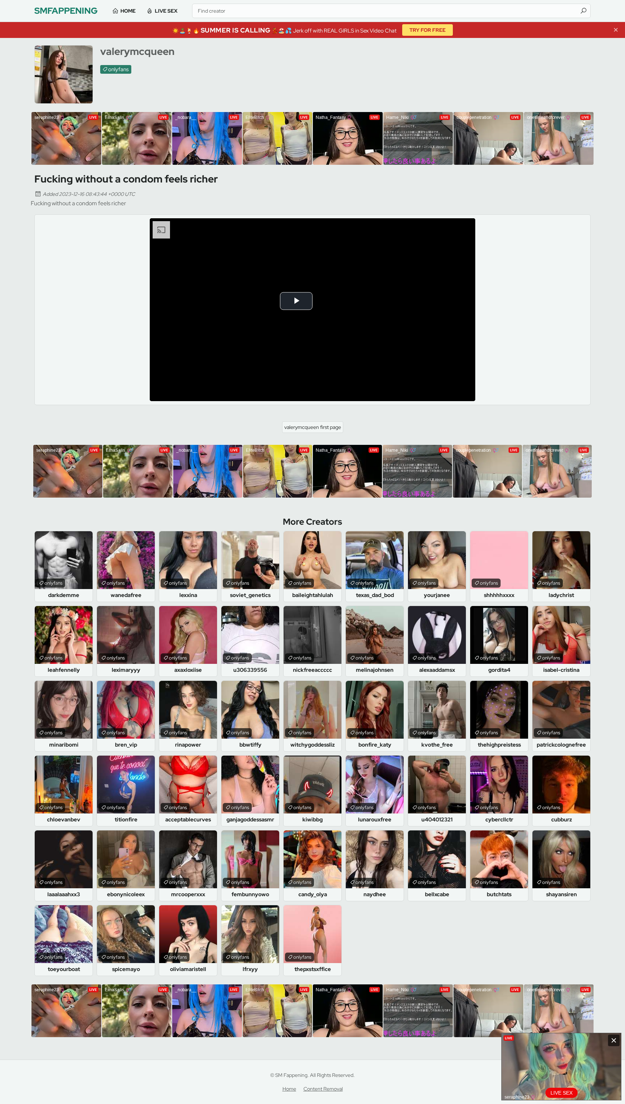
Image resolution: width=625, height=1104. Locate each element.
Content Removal (323, 1089)
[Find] (583, 10)
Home (128, 11)
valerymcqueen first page (312, 427)
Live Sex (166, 11)
